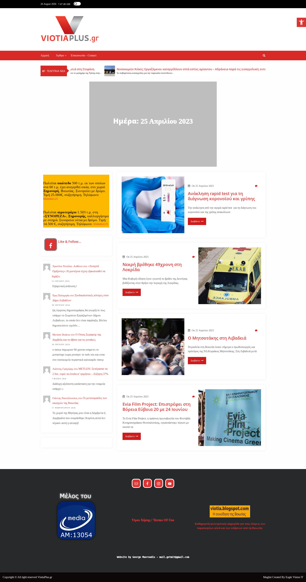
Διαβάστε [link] (195, 221)
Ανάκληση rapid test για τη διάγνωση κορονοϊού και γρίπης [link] (221, 196)
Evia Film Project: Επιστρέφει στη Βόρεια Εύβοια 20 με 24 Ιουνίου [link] (157, 407)
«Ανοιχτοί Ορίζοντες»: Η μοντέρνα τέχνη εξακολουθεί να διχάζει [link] (78, 271)
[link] (301, 22)
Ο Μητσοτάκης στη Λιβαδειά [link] (217, 338)
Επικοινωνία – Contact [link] (83, 55)
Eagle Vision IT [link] (294, 577)
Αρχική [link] (45, 55)
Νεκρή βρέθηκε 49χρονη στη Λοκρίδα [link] (152, 267)
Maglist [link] (267, 577)
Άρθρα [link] (60, 55)
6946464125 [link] (50, 198)
